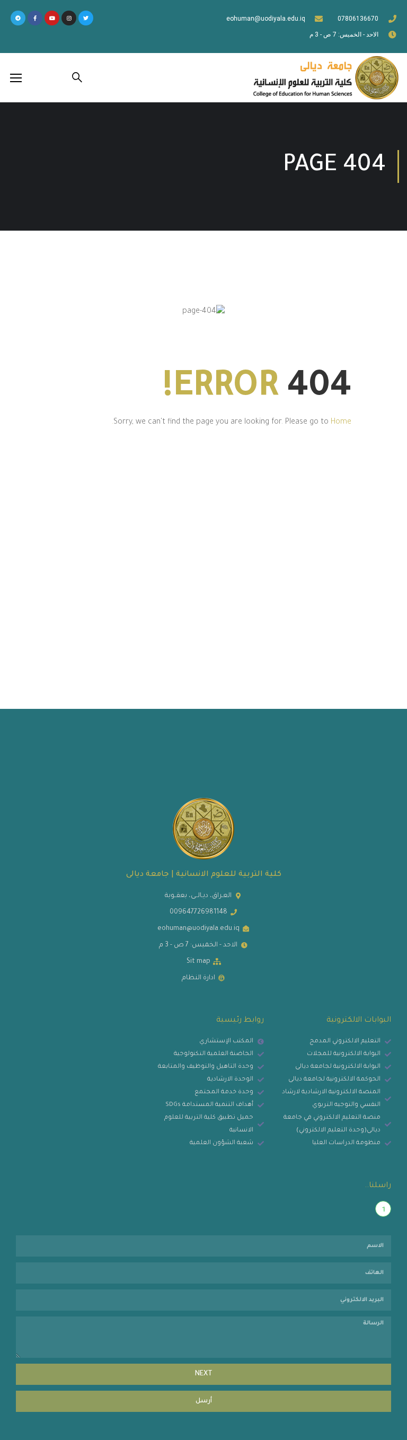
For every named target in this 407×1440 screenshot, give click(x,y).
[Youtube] (52, 18)
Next (204, 1374)
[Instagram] (68, 18)
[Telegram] (18, 18)
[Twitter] (85, 18)
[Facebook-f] (35, 18)
